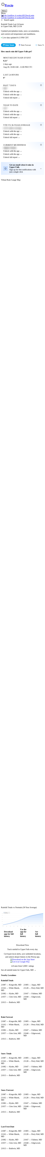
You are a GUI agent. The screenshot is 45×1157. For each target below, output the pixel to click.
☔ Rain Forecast (24, 45)
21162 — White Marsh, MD (10, 989)
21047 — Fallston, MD (33, 993)
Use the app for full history (23, 932)
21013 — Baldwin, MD (10, 1002)
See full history (38, 934)
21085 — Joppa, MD (32, 985)
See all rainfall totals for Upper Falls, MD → (18, 970)
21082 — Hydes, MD (9, 993)
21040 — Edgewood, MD (32, 998)
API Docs (25, 15)
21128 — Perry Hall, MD (34, 988)
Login (31, 15)
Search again (9, 20)
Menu (4, 11)
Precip (9, 5)
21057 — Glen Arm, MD (11, 997)
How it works (16, 15)
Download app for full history (9, 934)
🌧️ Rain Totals (8, 45)
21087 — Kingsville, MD (11, 985)
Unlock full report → (11, 98)
